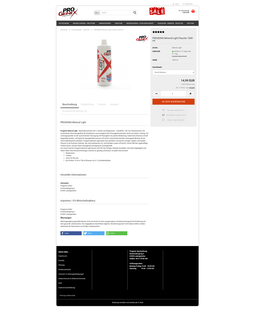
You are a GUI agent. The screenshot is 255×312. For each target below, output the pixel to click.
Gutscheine (64, 23)
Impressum (62, 256)
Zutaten (102, 104)
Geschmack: (157, 67)
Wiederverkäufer (64, 270)
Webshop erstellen (119, 302)
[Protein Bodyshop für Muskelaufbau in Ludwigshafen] (74, 13)
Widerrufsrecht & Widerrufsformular (71, 279)
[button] (156, 94)
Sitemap (61, 265)
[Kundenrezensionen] (158, 33)
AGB (60, 283)
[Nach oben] (248, 308)
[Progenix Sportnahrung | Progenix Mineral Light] (104, 63)
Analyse (114, 104)
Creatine (118, 23)
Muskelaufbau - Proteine (84, 23)
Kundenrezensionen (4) (74, 111)
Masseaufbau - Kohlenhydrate (140, 23)
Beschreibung (69, 104)
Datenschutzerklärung (66, 288)
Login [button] (176, 4)
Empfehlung (87, 104)
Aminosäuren (105, 23)
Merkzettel (188, 4)
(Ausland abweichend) (179, 56)
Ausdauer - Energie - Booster (170, 23)
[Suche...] (134, 12)
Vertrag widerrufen (67, 295)
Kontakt (61, 260)
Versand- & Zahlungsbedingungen (71, 274)
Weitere (190, 23)
